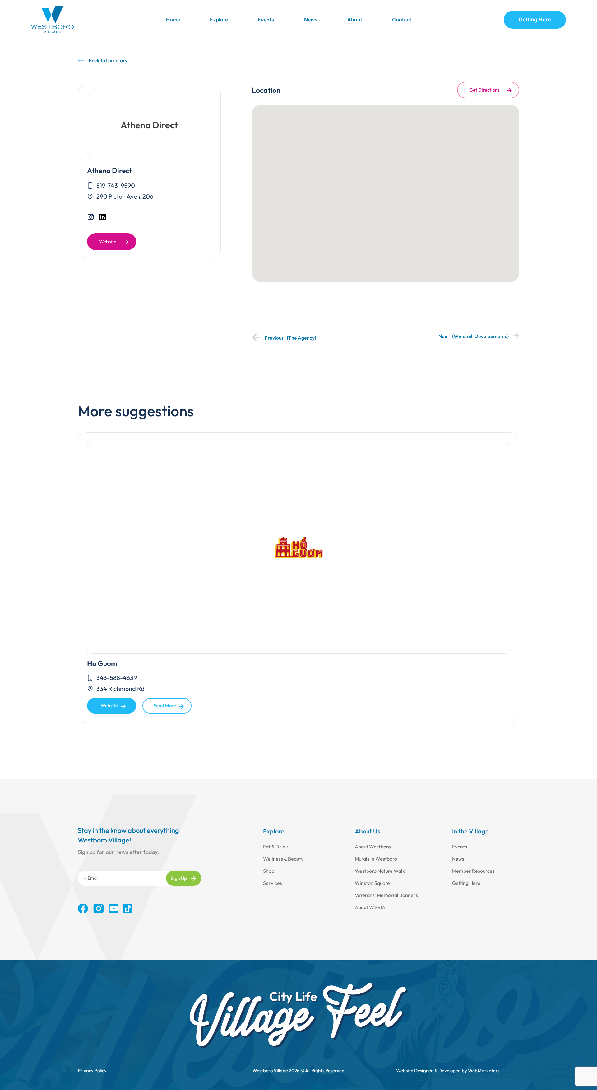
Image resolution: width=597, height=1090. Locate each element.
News (310, 20)
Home (173, 20)
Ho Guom (102, 663)
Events (266, 20)
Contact (401, 20)
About (354, 20)
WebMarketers (483, 1070)
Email (93, 878)
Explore (219, 20)
